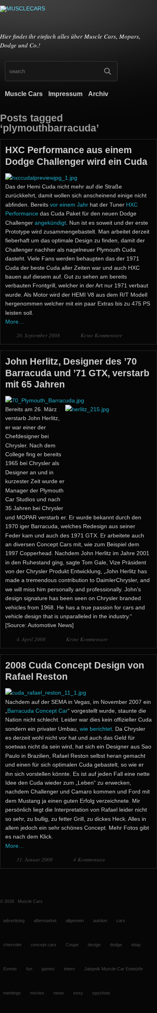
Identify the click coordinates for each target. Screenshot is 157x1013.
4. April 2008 (32, 639)
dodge (116, 944)
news (59, 992)
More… (14, 321)
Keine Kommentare (101, 335)
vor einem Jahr (69, 204)
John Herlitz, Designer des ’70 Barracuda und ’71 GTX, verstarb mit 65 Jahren (77, 372)
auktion (100, 920)
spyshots (101, 992)
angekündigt (50, 222)
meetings (12, 992)
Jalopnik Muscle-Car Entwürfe (113, 968)
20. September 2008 (39, 335)
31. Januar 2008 (35, 859)
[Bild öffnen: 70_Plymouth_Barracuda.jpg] (44, 400)
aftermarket (45, 920)
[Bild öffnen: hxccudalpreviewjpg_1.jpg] (41, 177)
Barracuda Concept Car (37, 710)
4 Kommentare (89, 859)
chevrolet (12, 944)
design (94, 944)
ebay (136, 944)
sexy (78, 992)
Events (10, 968)
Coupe (72, 944)
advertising (14, 920)
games (48, 968)
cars (120, 920)
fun (29, 968)
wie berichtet (96, 729)
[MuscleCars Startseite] (78, 17)
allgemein (75, 920)
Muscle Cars (24, 93)
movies (37, 992)
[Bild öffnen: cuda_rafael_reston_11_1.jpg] (45, 692)
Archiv (98, 93)
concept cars (43, 944)
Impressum (65, 93)
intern (69, 968)
